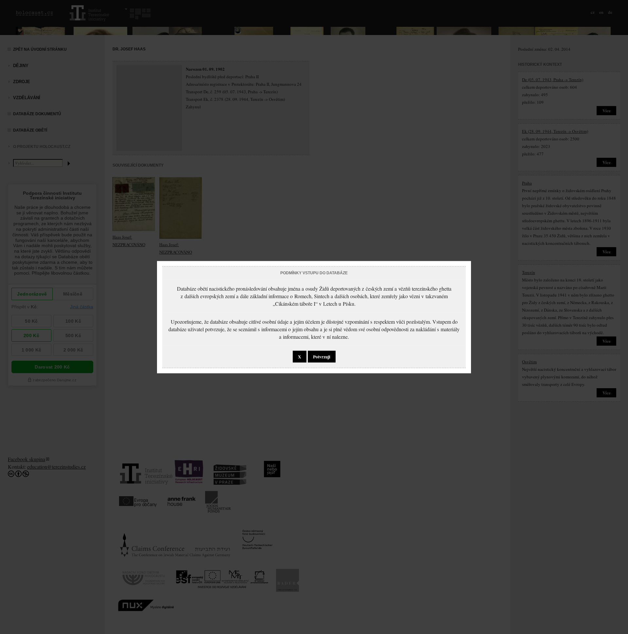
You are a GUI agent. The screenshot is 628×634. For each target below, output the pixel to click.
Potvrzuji (321, 356)
